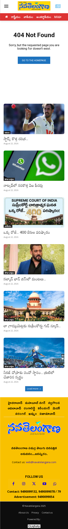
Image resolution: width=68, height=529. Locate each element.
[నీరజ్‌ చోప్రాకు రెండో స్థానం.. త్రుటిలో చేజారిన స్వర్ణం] (34, 353)
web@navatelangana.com (41, 462)
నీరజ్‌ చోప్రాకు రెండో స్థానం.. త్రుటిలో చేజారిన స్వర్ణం (29, 375)
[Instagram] (24, 484)
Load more (32, 388)
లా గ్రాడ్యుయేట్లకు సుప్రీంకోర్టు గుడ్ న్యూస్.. (32, 326)
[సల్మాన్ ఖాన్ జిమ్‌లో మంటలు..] (34, 259)
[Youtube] (44, 484)
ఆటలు (7, 132)
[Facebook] (13, 484)
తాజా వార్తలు (9, 179)
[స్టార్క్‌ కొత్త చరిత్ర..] (34, 119)
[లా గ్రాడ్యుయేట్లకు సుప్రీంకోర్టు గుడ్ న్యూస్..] (34, 306)
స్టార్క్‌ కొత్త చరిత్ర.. (16, 138)
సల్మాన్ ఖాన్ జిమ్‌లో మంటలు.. (25, 279)
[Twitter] (34, 484)
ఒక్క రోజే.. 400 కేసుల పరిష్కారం (27, 232)
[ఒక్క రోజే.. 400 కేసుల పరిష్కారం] (34, 212)
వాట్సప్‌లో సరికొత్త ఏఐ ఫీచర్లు (23, 185)
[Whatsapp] (55, 484)
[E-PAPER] (58, 6)
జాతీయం (8, 226)
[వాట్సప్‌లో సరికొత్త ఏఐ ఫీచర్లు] (34, 166)
